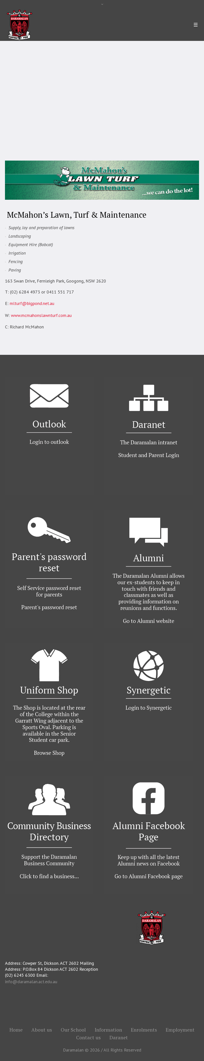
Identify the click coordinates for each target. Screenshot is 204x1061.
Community (59, 109)
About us (41, 1030)
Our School (36, 109)
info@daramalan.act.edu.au (31, 981)
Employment (180, 1030)
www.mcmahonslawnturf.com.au (41, 315)
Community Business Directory (97, 109)
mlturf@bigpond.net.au (32, 303)
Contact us (88, 1037)
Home (18, 109)
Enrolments (144, 1030)
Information (108, 1030)
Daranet (118, 1037)
